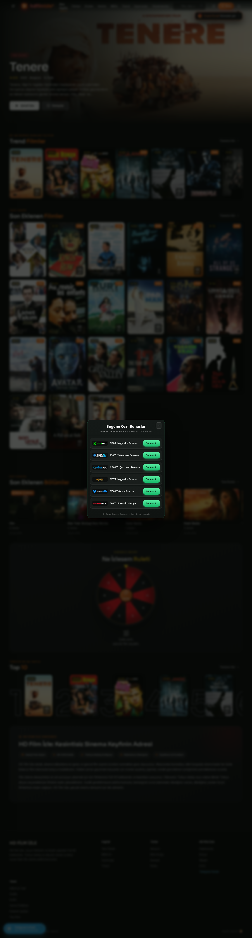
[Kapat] (159, 425)
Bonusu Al (151, 443)
